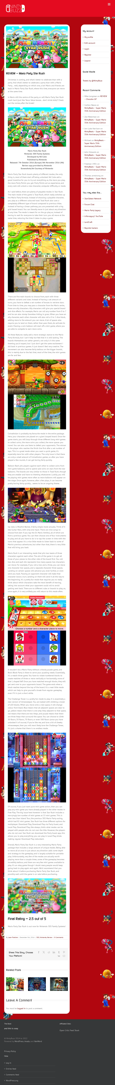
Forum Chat (89, 204)
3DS (37, 937)
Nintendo (43, 937)
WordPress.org (12, 1080)
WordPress (19, 1041)
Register (87, 54)
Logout (87, 60)
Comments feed (12, 1074)
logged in (21, 1008)
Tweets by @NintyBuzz (92, 80)
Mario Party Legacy (92, 210)
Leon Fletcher (13, 937)
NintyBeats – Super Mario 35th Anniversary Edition (94, 143)
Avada (27, 1041)
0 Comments (58, 937)
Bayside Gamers (91, 228)
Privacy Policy (10, 1051)
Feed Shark (74, 1030)
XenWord (38, 1041)
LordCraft (88, 222)
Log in (8, 1063)
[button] (8, 984)
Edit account (89, 43)
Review (49, 937)
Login (86, 49)
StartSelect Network (92, 198)
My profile (88, 37)
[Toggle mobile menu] (109, 4)
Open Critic (64, 1030)
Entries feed (11, 1068)
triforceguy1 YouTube (93, 216)
